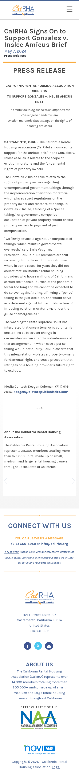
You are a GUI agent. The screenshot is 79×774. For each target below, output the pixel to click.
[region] (73, 481)
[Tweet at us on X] (38, 646)
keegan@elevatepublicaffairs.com (40, 392)
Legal (56, 767)
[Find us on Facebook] (27, 646)
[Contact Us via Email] (49, 646)
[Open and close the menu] (59, 9)
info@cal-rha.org (54, 544)
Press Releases (15, 56)
